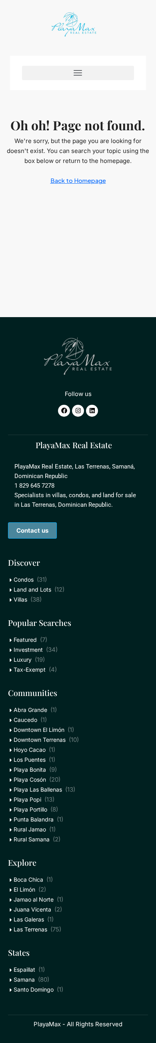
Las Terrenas (30, 929)
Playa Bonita (30, 769)
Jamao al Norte (34, 899)
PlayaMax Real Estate (74, 444)
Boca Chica (28, 879)
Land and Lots (32, 589)
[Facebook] (64, 411)
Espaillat (24, 969)
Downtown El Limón (39, 729)
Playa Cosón (30, 779)
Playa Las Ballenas (38, 789)
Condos (24, 579)
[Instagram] (78, 411)
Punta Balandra (34, 819)
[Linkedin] (92, 411)
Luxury (23, 659)
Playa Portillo (30, 809)
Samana (24, 979)
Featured (25, 639)
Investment (28, 649)
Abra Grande (30, 709)
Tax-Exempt (30, 669)
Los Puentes (30, 759)
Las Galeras (29, 919)
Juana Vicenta (32, 909)
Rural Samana (32, 839)
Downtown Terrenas (40, 739)
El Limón (24, 889)
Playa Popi (27, 799)
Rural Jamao (30, 829)
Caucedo (25, 719)
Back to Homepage (78, 180)
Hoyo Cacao (30, 749)
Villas (20, 599)
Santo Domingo (34, 989)
